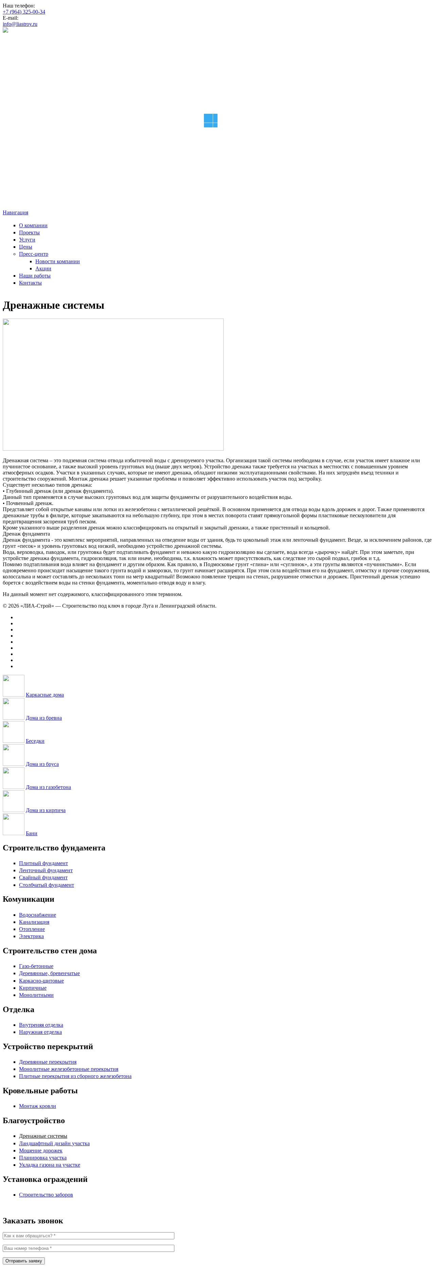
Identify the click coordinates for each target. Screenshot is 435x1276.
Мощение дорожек (41, 1150)
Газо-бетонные (36, 966)
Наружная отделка (40, 1032)
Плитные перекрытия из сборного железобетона (75, 1076)
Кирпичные (33, 988)
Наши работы (35, 275)
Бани (31, 833)
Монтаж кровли (37, 1106)
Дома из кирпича (46, 810)
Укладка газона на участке (49, 1165)
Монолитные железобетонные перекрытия (68, 1069)
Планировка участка (43, 1158)
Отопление (32, 929)
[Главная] (5, 31)
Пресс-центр (33, 254)
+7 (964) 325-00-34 (24, 12)
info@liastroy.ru (20, 24)
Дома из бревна (44, 718)
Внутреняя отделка (41, 1025)
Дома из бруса (42, 764)
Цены (25, 247)
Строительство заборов (46, 1195)
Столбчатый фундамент (46, 885)
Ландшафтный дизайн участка (54, 1143)
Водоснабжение (37, 915)
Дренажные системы (43, 1136)
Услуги (27, 239)
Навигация (15, 212)
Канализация (34, 922)
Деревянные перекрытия (47, 1062)
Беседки (35, 741)
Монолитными (36, 995)
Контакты (30, 283)
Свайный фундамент (43, 877)
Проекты (29, 232)
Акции (43, 268)
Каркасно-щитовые (41, 981)
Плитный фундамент (43, 863)
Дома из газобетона (48, 787)
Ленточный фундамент (46, 870)
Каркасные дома (45, 695)
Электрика (31, 936)
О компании (33, 225)
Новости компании (57, 261)
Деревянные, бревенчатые (49, 973)
